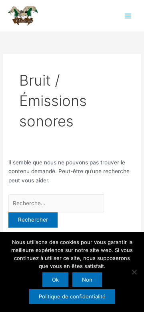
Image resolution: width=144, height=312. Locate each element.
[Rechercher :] (56, 203)
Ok (55, 279)
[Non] (134, 272)
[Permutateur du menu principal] (128, 16)
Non (87, 279)
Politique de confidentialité (72, 296)
